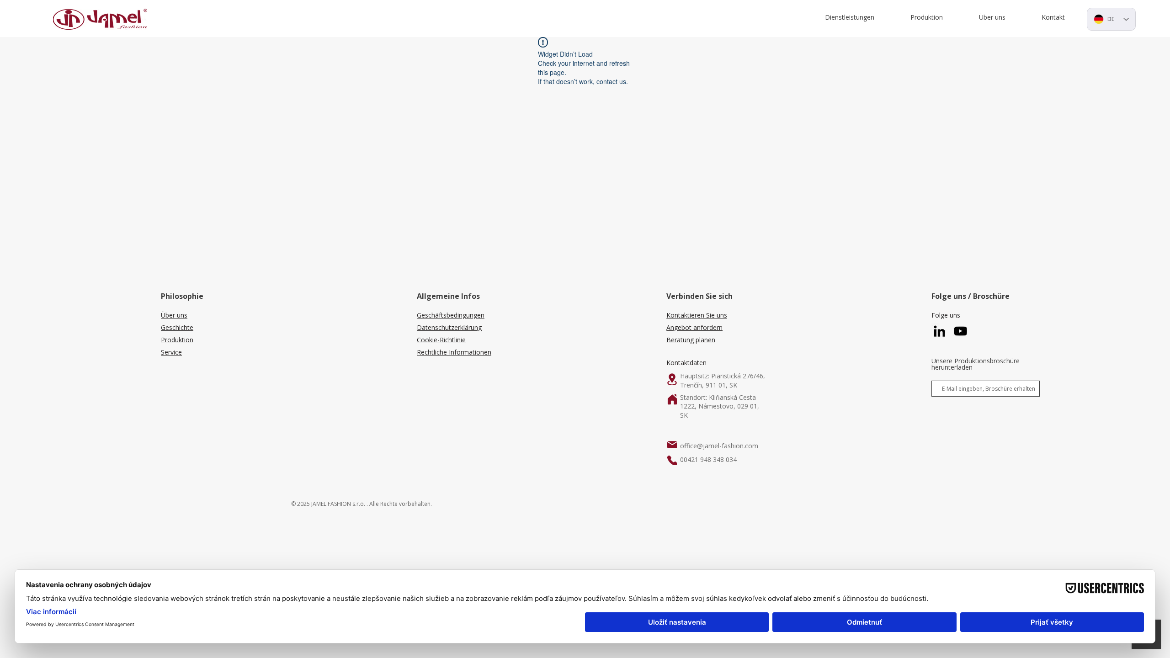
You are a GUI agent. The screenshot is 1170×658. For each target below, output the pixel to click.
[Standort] (672, 379)
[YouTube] (960, 331)
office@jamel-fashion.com (719, 445)
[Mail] (672, 444)
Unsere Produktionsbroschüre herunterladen (975, 364)
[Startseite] (672, 399)
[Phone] (672, 460)
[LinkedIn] (939, 331)
